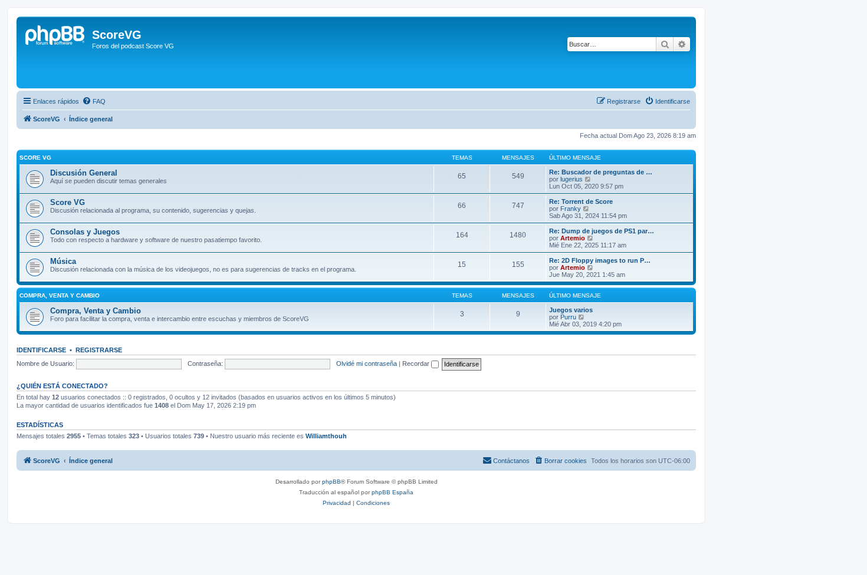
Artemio (572, 238)
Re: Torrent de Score (581, 201)
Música (63, 261)
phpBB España (392, 492)
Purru (568, 316)
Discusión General (83, 172)
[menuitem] (94, 101)
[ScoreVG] (55, 52)
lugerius (571, 179)
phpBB (331, 481)
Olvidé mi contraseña (366, 363)
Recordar (416, 363)
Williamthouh (326, 435)
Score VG (35, 157)
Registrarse (98, 349)
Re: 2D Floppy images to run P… (600, 260)
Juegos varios (571, 309)
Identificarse (41, 349)
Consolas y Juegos (85, 231)
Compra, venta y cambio (59, 295)
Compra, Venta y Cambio (95, 310)
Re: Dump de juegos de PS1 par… (601, 230)
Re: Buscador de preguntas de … (600, 172)
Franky (570, 208)
